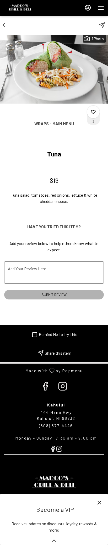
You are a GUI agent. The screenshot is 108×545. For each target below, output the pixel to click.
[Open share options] (102, 25)
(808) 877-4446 (56, 425)
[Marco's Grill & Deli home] (27, 7)
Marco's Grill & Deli (54, 482)
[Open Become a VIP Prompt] (54, 540)
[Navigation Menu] (101, 7)
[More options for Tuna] (93, 112)
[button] (6, 25)
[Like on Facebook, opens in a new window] (45, 387)
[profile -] (88, 7)
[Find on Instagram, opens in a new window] (62, 387)
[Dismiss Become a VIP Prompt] (99, 502)
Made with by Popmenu (43, 370)
